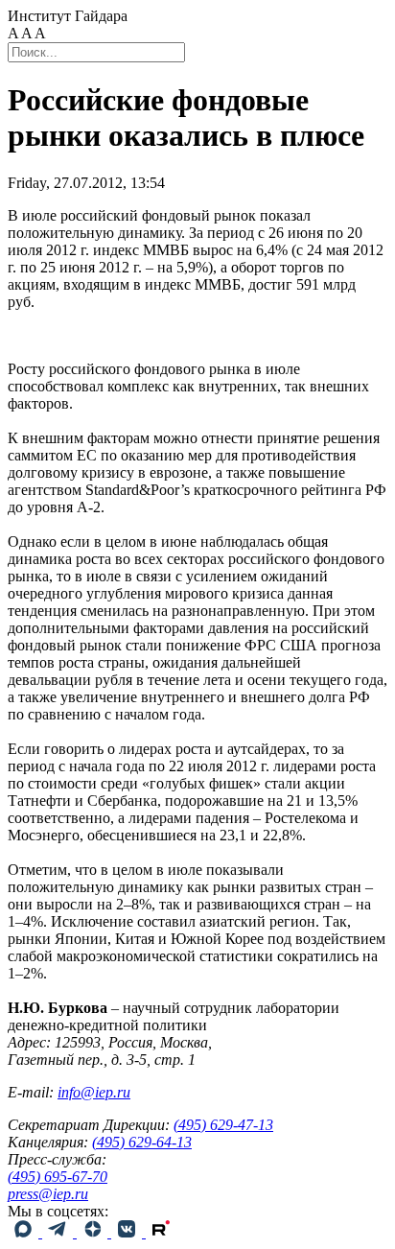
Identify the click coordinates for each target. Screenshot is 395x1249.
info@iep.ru (94, 1092)
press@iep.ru (48, 1194)
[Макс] (25, 1232)
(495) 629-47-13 (223, 1125)
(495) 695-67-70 (57, 1176)
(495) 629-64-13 (142, 1142)
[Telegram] (59, 1232)
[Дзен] (94, 1232)
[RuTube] (161, 1232)
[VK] (128, 1232)
